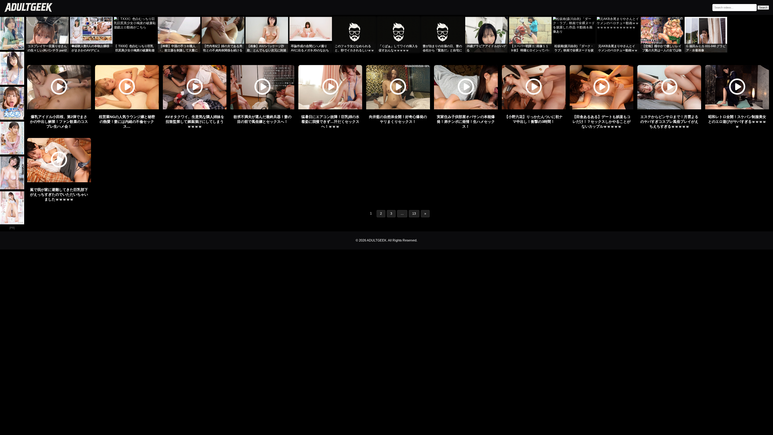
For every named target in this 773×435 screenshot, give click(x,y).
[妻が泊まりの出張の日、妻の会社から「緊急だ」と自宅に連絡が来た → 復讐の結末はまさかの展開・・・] (442, 25)
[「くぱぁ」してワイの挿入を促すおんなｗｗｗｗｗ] (398, 25)
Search (763, 7)
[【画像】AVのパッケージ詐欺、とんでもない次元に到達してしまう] (267, 25)
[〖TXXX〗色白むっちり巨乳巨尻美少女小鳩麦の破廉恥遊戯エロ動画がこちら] (135, 25)
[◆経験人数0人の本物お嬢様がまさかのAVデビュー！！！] (91, 25)
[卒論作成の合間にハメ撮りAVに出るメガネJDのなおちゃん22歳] (310, 25)
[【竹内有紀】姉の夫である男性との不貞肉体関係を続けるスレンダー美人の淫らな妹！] (223, 25)
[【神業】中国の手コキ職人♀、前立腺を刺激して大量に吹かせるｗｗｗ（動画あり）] (179, 25)
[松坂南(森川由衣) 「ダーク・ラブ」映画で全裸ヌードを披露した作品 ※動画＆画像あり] (574, 25)
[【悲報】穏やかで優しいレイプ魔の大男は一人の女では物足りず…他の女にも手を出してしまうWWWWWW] (662, 25)
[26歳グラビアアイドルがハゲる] (486, 25)
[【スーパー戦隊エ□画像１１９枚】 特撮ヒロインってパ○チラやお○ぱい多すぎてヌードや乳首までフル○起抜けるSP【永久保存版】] (530, 25)
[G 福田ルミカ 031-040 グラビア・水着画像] (706, 25)
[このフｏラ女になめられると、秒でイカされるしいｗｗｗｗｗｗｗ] (354, 25)
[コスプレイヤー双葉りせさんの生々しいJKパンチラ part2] (47, 25)
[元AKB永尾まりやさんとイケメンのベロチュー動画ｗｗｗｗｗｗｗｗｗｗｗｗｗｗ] (618, 25)
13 (414, 213)
